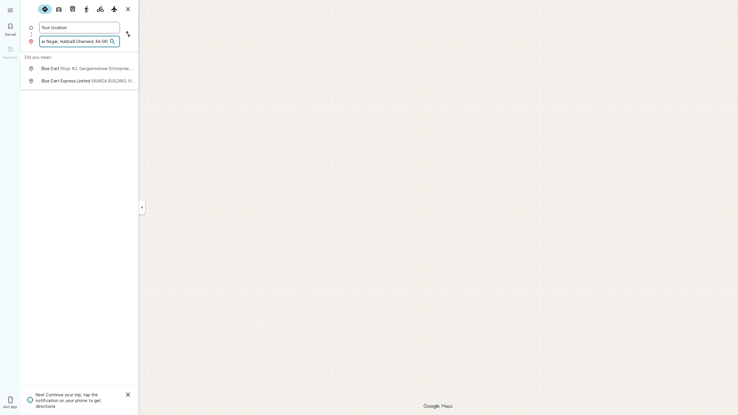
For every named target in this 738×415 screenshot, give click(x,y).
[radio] (45, 9)
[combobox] (80, 27)
